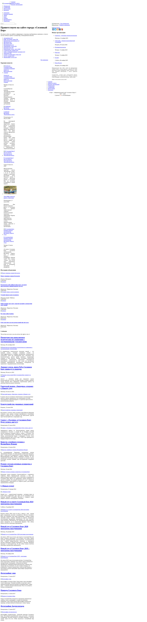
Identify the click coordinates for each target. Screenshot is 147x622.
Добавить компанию (64, 25)
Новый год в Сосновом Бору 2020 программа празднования (14, 527)
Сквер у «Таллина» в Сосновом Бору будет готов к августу (16, 421)
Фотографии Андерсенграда (12, 606)
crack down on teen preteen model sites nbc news (15, 322)
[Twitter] (55, 29)
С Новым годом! (7, 486)
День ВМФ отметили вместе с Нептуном (9, 197)
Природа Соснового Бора (11, 590)
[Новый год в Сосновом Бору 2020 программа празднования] (17, 534)
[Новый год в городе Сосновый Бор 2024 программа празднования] (17, 511)
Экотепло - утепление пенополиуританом (66, 35)
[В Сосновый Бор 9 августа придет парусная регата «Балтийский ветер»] (9, 155)
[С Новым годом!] (6, 491)
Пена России (58, 63)
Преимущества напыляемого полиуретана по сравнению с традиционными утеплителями (14, 339)
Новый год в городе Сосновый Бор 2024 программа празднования (17, 503)
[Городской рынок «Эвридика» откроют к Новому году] (15, 394)
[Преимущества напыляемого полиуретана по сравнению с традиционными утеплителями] (17, 348)
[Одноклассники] (57, 29)
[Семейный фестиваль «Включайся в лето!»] (9, 109)
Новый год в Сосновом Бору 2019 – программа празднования (15, 549)
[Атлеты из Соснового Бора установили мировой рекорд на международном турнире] (9, 72)
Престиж (57, 52)
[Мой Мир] (60, 29)
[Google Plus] (62, 29)
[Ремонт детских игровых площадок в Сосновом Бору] (15, 471)
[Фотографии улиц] (6, 579)
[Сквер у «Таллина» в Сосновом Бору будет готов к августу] (17, 428)
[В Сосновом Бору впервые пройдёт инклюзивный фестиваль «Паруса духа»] (9, 234)
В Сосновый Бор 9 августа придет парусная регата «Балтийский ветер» (9, 160)
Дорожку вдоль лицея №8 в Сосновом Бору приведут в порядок (16, 368)
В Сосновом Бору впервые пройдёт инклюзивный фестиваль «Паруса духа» (9, 239)
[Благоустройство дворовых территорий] (12, 410)
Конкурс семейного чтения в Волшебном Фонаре (12, 443)
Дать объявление (64, 23)
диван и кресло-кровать (10, 295)
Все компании (44, 60)
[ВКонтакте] (53, 29)
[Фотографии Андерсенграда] (9, 612)
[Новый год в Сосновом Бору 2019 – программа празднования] (17, 557)
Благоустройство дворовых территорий (17, 404)
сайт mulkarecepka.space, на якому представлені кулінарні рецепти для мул (14, 285)
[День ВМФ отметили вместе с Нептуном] (10, 194)
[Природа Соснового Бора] (8, 596)
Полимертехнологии (60, 47)
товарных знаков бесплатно (10, 276)
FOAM (57, 57)
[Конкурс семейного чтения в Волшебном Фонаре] (14, 449)
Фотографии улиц (8, 573)
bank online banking (7, 313)
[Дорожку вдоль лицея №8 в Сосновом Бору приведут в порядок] (17, 376)
